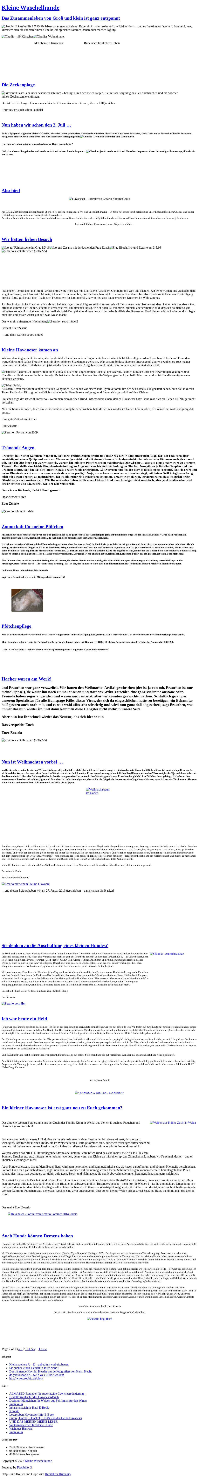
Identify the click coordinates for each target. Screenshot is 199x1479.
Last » (42, 1349)
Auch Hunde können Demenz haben (37, 1235)
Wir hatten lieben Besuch (27, 239)
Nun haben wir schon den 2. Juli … (36, 125)
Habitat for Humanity (58, 1474)
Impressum (16, 1404)
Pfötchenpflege (16, 626)
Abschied (11, 190)
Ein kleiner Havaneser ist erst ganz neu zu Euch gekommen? (62, 1107)
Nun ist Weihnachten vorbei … (32, 761)
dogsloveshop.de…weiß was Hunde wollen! (36, 1375)
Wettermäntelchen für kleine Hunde (31, 1425)
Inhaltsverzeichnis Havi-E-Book (29, 1407)
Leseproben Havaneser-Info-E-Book (31, 1414)
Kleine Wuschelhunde (30, 7)
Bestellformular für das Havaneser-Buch (34, 1397)
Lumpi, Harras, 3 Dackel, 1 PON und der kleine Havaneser (45, 1418)
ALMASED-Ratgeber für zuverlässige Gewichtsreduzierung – (47, 1393)
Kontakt (14, 1411)
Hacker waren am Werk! (26, 678)
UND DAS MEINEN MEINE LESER (33, 1421)
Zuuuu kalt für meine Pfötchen (32, 526)
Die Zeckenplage (18, 84)
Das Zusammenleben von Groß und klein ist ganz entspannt (61, 18)
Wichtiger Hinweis (20, 1428)
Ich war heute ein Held (24, 1018)
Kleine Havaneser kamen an (30, 349)
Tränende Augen (18, 447)
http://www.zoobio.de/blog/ (26, 1378)
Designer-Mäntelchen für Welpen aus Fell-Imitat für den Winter (48, 1400)
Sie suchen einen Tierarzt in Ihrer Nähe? (33, 1368)
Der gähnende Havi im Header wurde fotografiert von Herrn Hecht (50, 1371)
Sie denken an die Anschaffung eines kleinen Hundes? (55, 945)
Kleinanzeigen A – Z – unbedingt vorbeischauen (39, 1364)
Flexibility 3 (24, 1467)
